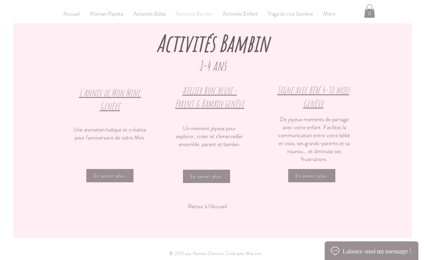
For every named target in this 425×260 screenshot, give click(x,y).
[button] (369, 11)
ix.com (256, 253)
